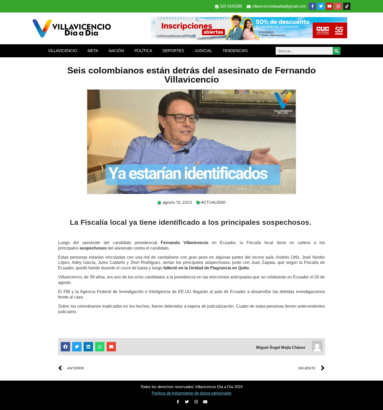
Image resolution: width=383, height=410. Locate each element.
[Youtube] (329, 6)
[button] (65, 346)
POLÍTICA (143, 50)
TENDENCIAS (235, 50)
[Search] (337, 51)
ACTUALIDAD (213, 202)
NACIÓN (116, 50)
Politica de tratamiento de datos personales (191, 393)
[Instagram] (338, 6)
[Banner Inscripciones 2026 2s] (248, 38)
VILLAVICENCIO (62, 50)
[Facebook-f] (312, 6)
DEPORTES (173, 50)
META (93, 50)
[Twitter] (321, 6)
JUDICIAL (203, 50)
